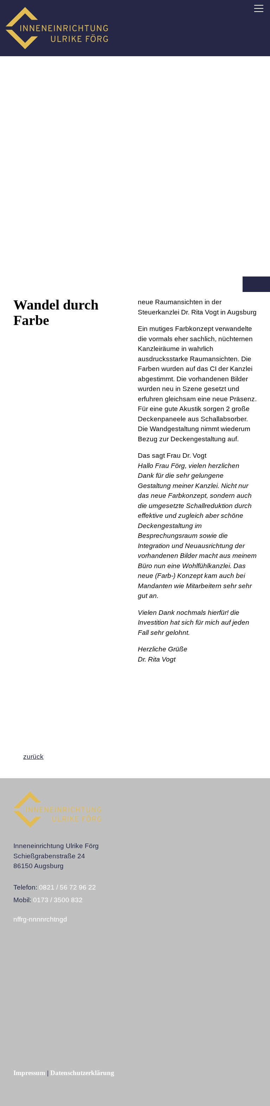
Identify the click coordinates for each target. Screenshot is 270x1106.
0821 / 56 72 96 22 (67, 887)
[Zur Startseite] (57, 28)
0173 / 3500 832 (58, 900)
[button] (258, 8)
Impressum (29, 1072)
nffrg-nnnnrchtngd (40, 919)
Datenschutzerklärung (82, 1072)
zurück (33, 756)
